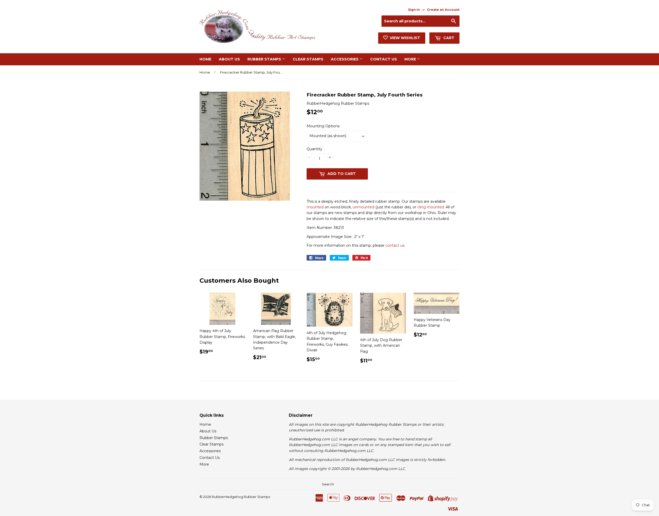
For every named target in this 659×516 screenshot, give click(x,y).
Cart (448, 37)
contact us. (395, 245)
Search (328, 484)
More (410, 59)
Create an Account (443, 10)
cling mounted (430, 207)
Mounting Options (323, 126)
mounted (315, 207)
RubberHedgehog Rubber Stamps (241, 497)
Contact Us (383, 59)
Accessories (345, 59)
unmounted (363, 207)
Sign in (414, 10)
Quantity (314, 149)
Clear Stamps (308, 59)
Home (205, 59)
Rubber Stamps (264, 59)
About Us (229, 59)
